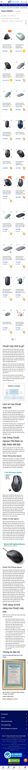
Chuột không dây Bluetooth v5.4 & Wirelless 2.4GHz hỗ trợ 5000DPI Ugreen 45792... (7, 76)
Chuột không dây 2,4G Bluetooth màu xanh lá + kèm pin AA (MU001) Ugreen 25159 (7, 226)
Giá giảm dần (5, 21)
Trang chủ (3, 7)
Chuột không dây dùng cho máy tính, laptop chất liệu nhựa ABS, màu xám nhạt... (20, 76)
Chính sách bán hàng (13, 4)
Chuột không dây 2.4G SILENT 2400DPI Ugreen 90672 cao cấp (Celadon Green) (20, 47)
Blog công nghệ (22, 4)
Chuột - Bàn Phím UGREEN (13, 7)
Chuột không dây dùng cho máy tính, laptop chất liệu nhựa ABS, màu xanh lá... (7, 106)
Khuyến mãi (4, 4)
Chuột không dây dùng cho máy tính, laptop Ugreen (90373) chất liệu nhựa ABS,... (20, 106)
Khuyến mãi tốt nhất (6, 18)
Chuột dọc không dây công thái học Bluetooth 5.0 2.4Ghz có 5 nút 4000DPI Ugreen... (7, 47)
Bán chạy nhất (19, 21)
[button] (1, 2)
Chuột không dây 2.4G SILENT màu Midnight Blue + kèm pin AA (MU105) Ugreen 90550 (20, 292)
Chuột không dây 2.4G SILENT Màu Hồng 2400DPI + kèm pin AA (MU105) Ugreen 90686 (20, 325)
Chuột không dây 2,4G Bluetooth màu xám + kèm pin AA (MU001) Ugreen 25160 (7, 259)
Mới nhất (12, 21)
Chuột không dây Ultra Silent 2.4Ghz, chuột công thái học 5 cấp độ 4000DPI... (7, 193)
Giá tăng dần (16, 18)
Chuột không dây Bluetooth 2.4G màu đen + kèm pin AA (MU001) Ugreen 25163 (20, 226)
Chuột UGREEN (23, 7)
